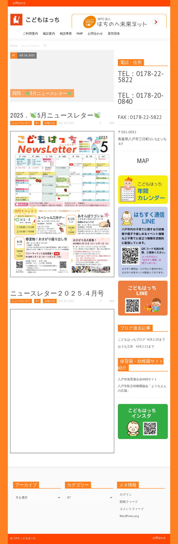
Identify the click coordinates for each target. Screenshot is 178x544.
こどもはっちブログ (131, 339)
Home (14, 45)
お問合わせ (19, 3)
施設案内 (49, 33)
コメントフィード (132, 509)
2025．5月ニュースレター (52, 115)
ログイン (126, 494)
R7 (13, 55)
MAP (80, 33)
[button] (163, 33)
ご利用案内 (30, 33)
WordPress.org (129, 516)
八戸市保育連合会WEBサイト (137, 379)
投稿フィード (129, 502)
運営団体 (114, 33)
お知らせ (49, 123)
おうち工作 (125, 346)
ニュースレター (30, 45)
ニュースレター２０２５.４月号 (57, 293)
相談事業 (66, 33)
